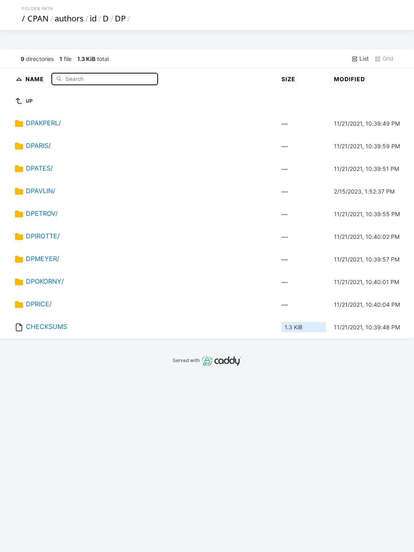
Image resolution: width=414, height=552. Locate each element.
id (93, 18)
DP (120, 18)
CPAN (38, 18)
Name (35, 78)
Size (288, 79)
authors (69, 18)
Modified (349, 79)
